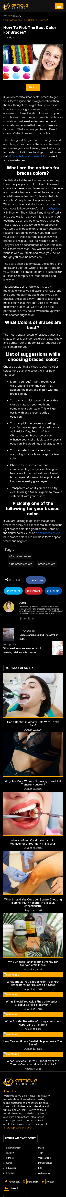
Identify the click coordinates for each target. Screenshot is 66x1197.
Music (41, 1147)
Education (11, 1168)
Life (40, 1168)
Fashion (10, 1153)
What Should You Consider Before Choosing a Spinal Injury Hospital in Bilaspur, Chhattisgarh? (33, 903)
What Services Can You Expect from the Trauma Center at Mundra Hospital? (33, 1062)
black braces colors (48, 533)
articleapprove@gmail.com (18, 1127)
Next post (9, 644)
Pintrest (34, 591)
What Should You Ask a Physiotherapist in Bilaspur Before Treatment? (33, 1003)
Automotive (44, 1173)
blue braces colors (20, 564)
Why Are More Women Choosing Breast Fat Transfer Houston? (33, 783)
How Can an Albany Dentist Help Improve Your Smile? (33, 1043)
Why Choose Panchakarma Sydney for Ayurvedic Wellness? (33, 963)
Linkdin (54, 591)
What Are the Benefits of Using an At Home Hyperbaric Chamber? (33, 1023)
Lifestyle (10, 1173)
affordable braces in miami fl (26, 156)
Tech (40, 1153)
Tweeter (14, 591)
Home (7, 15)
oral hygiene (53, 208)
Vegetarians (44, 1158)
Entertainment (13, 1147)
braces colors (46, 564)
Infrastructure (45, 1163)
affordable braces (20, 556)
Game (9, 1163)
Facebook (36, 580)
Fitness (10, 1158)
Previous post (27, 630)
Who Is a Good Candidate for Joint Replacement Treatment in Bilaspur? (33, 842)
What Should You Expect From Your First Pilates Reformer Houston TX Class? (33, 983)
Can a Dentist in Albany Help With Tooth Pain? (33, 723)
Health (16, 15)
